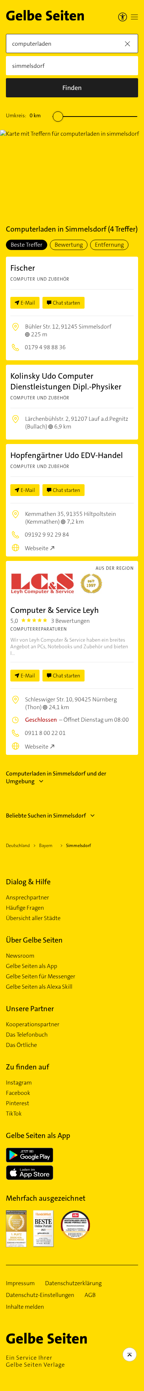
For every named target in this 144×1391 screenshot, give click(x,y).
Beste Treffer (26, 245)
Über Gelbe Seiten (34, 940)
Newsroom (20, 956)
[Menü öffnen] (134, 17)
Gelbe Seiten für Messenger (40, 976)
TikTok (14, 1113)
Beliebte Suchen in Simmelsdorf (46, 815)
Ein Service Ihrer (35, 1361)
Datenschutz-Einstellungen (40, 1295)
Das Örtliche (21, 1045)
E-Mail (28, 302)
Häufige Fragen (25, 908)
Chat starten (66, 302)
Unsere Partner (30, 1008)
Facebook (18, 1093)
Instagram (19, 1082)
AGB (90, 1295)
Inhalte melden (25, 1307)
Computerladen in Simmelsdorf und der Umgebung (56, 777)
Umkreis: (23, 115)
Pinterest (17, 1103)
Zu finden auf (27, 1067)
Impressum (20, 1283)
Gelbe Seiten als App (31, 966)
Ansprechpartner (27, 897)
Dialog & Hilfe (28, 882)
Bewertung (69, 245)
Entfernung (109, 245)
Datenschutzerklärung (73, 1283)
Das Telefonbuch (27, 1034)
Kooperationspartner (32, 1024)
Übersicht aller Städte (33, 918)
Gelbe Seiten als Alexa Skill (39, 987)
